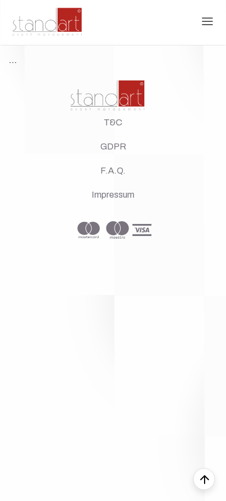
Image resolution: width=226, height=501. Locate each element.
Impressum (113, 194)
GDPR (113, 146)
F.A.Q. (113, 170)
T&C (113, 122)
